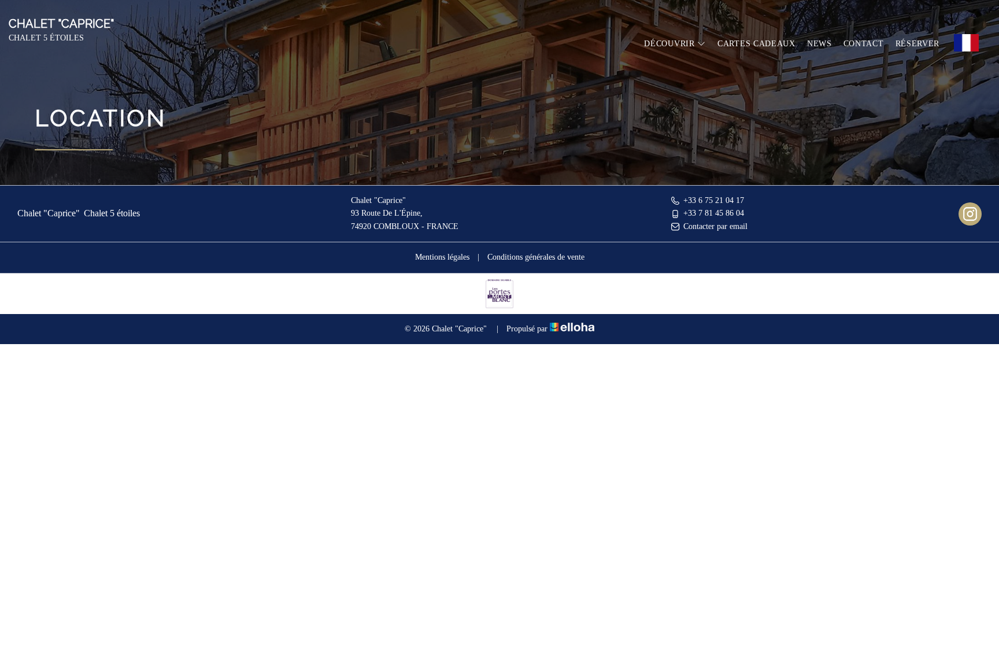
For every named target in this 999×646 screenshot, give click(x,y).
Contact (863, 43)
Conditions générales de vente (535, 257)
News (819, 43)
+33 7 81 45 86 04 (713, 213)
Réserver (918, 43)
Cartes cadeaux (756, 43)
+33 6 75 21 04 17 (713, 200)
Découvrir (670, 43)
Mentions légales (442, 257)
